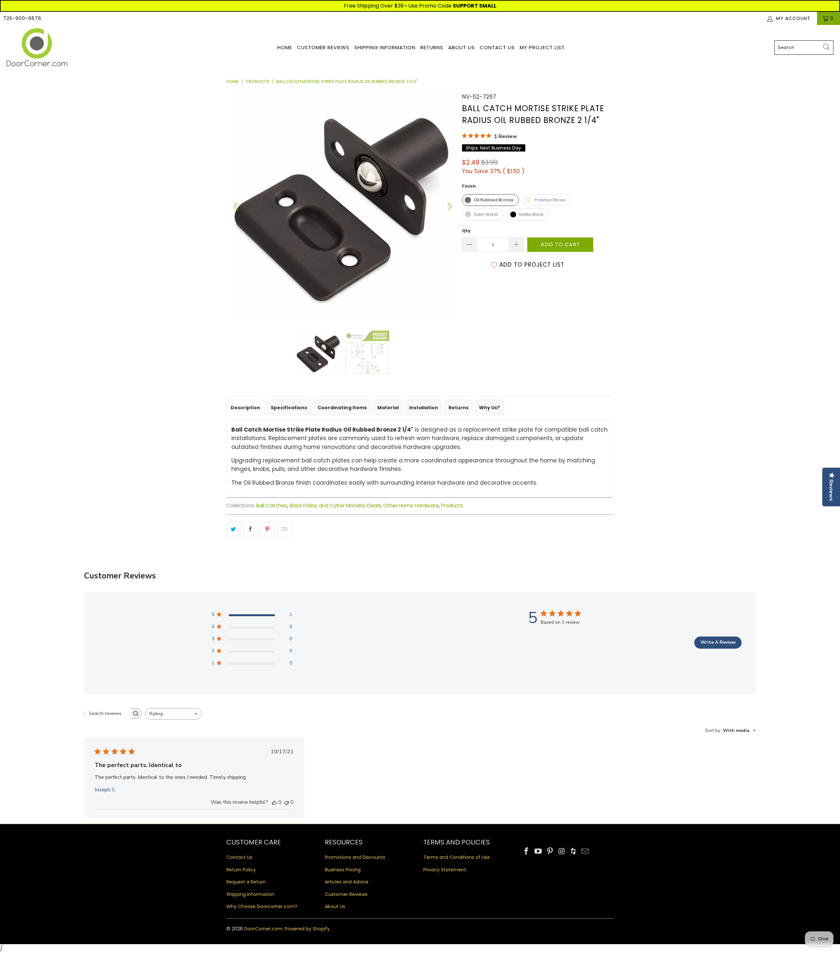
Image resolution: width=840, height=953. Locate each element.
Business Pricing (343, 869)
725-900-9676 (22, 18)
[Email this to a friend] (285, 529)
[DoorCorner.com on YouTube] (538, 851)
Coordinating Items (342, 407)
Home (284, 47)
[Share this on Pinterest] (268, 529)
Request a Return (246, 882)
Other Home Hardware (411, 505)
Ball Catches (271, 505)
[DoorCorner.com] (37, 47)
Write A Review (718, 642)
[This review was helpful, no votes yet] (274, 802)
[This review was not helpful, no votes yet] (286, 802)
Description (245, 407)
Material (388, 407)
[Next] (449, 206)
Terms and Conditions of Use (456, 857)
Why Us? (489, 407)
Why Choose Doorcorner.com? (261, 906)
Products (452, 505)
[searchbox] (107, 713)
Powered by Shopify (307, 928)
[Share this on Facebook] (250, 529)
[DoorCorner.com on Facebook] (527, 851)
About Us (461, 47)
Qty (466, 231)
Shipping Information (384, 47)
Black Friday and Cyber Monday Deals (335, 505)
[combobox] (803, 47)
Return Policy (241, 869)
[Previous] (235, 206)
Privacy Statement (444, 869)
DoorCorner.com (263, 928)
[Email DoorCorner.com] (585, 851)
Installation (423, 407)
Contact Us (497, 47)
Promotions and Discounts (355, 857)
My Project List (542, 47)
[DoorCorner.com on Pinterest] (550, 851)
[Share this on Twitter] (233, 529)
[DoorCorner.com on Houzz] (573, 851)
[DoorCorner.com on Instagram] (562, 851)
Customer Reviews (323, 47)
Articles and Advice (346, 882)
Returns (431, 47)
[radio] (490, 200)
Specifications (289, 407)
